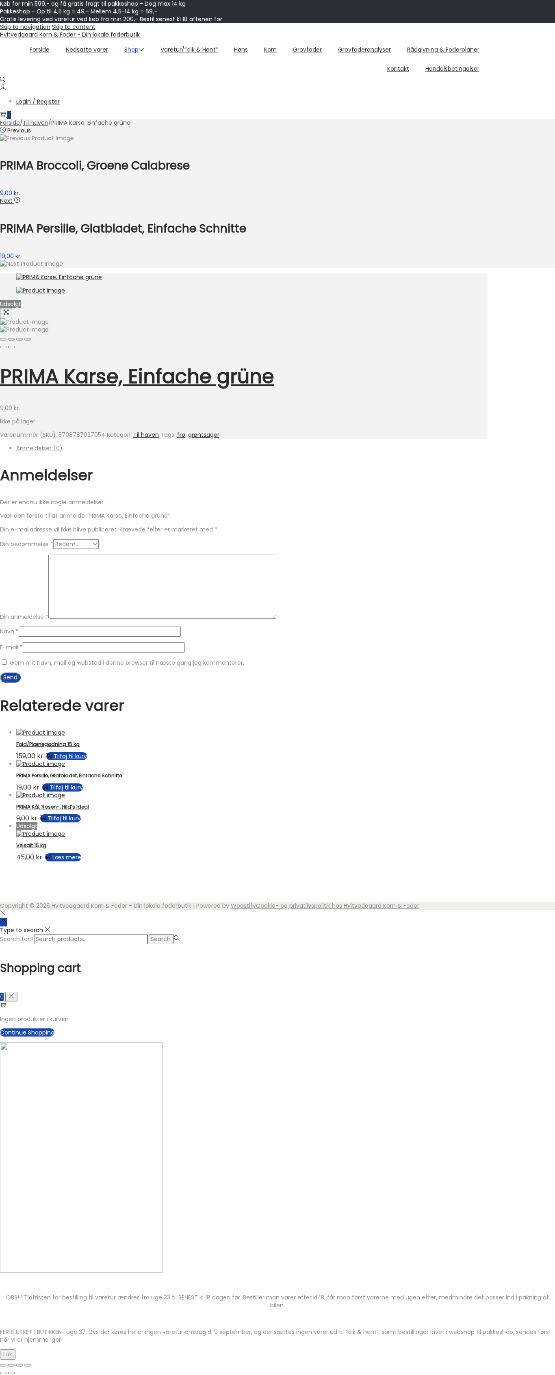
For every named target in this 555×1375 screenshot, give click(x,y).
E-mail (11, 647)
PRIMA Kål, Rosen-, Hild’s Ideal (52, 806)
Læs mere (66, 857)
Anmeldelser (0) (39, 448)
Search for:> (17, 939)
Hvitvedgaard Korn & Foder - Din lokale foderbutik (70, 34)
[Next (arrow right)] (11, 347)
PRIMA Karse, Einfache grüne (137, 376)
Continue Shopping (27, 1032)
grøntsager (203, 435)
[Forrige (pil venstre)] (3, 1373)
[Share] (11, 339)
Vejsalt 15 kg (31, 845)
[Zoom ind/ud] (3, 1365)
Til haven (35, 123)
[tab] (252, 448)
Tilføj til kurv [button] (70, 756)
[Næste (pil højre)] (11, 1373)
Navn (9, 631)
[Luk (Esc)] (27, 1365)
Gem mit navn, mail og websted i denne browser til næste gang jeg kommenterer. (127, 663)
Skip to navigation (25, 27)
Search (161, 939)
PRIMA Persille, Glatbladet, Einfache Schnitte (69, 775)
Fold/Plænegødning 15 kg (48, 744)
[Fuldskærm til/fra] (11, 1365)
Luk (7, 1354)
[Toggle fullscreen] (19, 339)
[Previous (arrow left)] (3, 347)
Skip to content (73, 27)
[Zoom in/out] (27, 339)
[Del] (19, 1365)
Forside (10, 123)
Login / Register (38, 102)
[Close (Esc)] (3, 339)
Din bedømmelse (26, 544)
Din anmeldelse (24, 617)
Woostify (243, 906)
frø (181, 435)
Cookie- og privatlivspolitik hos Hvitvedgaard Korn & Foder (337, 906)
